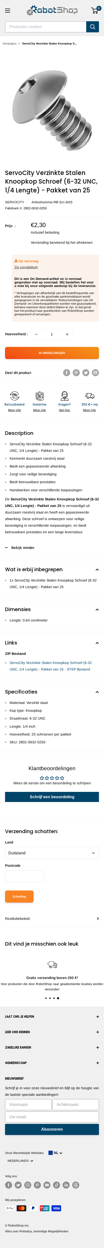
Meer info (14, 410)
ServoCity (14, 202)
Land (9, 842)
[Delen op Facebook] (66, 372)
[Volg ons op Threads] (75, 1185)
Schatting (19, 896)
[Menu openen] (7, 11)
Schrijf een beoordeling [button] (52, 797)
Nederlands (19, 1161)
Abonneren (52, 1129)
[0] (95, 11)
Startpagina (9, 43)
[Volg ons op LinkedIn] (66, 1185)
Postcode (12, 865)
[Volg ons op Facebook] (8, 1185)
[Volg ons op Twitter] (18, 1185)
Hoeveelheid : (16, 334)
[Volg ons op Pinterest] (37, 1185)
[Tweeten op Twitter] (85, 372)
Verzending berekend (48, 242)
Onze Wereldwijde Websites (24, 1153)
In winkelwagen (52, 353)
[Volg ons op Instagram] (27, 1185)
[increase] (67, 334)
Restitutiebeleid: (18, 919)
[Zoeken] (92, 26)
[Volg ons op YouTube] (46, 1185)
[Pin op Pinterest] (76, 372)
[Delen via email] (95, 372)
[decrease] (36, 334)
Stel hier (64, 410)
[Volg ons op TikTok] (56, 1185)
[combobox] (45, 26)
